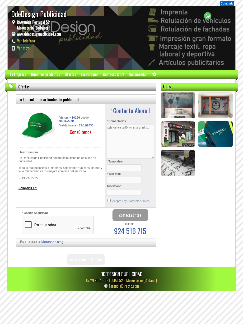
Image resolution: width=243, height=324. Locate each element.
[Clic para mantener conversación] (207, 18)
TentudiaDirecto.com (124, 286)
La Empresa (18, 74)
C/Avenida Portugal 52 (33, 25)
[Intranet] (154, 75)
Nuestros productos (45, 74)
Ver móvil (24, 48)
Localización (89, 74)
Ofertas (70, 74)
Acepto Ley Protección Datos (131, 201)
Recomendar (138, 74)
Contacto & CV (113, 74)
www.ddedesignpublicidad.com (39, 34)
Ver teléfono (26, 41)
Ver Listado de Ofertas (86, 259)
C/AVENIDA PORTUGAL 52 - (121, 280)
